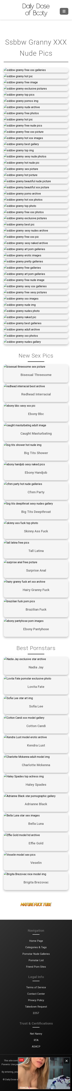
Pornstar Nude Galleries (36, 953)
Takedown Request (36, 1006)
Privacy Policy (36, 1000)
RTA (36, 1040)
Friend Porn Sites (36, 966)
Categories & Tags (36, 947)
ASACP (36, 1046)
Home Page (36, 940)
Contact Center (36, 993)
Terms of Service (36, 987)
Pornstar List (36, 960)
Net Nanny (36, 1033)
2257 (36, 1013)
